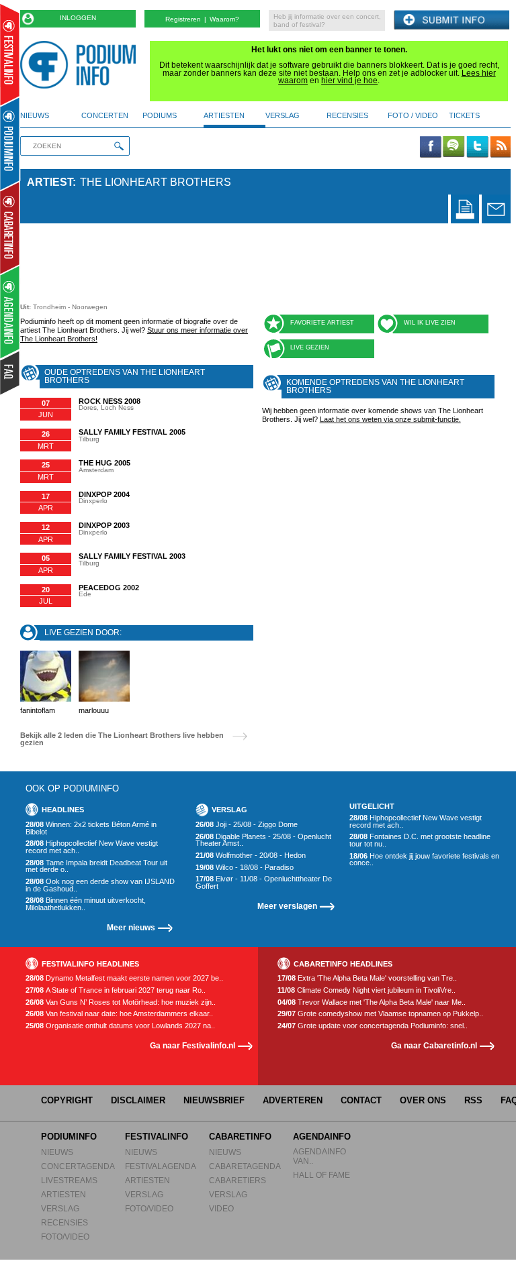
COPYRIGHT (67, 1100)
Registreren (183, 19)
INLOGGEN (78, 17)
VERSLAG (60, 1208)
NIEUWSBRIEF (214, 1100)
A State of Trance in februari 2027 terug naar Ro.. (116, 990)
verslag (282, 115)
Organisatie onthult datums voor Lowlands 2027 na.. (120, 1026)
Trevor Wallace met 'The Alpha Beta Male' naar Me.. (371, 1002)
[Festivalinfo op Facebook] (430, 147)
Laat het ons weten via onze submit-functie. (390, 419)
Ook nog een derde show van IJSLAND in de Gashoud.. (100, 885)
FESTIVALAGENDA (160, 1166)
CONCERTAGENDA (78, 1166)
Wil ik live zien (430, 322)
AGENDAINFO (322, 1137)
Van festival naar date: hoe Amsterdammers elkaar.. (119, 1014)
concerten (104, 115)
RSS (473, 1100)
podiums (159, 115)
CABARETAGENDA (245, 1166)
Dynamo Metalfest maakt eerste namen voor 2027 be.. (124, 978)
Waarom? (224, 19)
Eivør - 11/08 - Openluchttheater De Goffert (264, 882)
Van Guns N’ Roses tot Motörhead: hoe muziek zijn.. (121, 1002)
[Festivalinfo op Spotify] (453, 147)
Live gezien (309, 347)
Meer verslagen (287, 905)
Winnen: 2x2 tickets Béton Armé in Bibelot (91, 828)
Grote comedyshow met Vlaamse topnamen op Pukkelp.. (380, 1014)
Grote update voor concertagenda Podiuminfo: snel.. (372, 1026)
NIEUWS (57, 1152)
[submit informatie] (451, 20)
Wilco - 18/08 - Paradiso (245, 867)
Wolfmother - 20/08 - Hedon (251, 855)
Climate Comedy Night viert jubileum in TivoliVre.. (366, 990)
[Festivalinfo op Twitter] (477, 147)
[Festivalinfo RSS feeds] (500, 147)
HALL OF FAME (321, 1174)
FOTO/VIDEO (65, 1236)
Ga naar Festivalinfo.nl (192, 1045)
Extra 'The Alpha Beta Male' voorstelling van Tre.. (367, 978)
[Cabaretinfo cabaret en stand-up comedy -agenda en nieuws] (9, 227)
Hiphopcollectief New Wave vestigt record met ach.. (92, 847)
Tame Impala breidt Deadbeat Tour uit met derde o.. (96, 866)
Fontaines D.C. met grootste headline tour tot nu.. (419, 840)
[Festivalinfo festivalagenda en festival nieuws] (9, 54)
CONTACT (361, 1100)
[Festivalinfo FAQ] (10, 373)
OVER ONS (423, 1100)
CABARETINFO (240, 1137)
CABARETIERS (237, 1180)
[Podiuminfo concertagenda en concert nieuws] (10, 143)
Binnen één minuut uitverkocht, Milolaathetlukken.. (86, 904)
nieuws (34, 115)
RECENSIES (64, 1222)
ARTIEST (50, 182)
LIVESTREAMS (69, 1180)
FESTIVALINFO (156, 1137)
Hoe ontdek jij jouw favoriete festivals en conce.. (424, 860)
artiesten (224, 115)
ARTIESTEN (63, 1194)
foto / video (413, 115)
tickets (464, 115)
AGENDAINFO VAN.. (319, 1156)
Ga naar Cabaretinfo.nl (434, 1045)
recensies (347, 115)
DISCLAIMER (138, 1100)
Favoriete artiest (322, 322)
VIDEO (221, 1208)
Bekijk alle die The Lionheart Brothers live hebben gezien (122, 739)
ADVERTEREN (292, 1100)
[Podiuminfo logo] (81, 65)
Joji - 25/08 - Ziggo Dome (247, 824)
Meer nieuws (131, 927)
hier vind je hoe (349, 80)
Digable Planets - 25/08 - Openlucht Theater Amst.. (263, 840)
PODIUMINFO (69, 1137)
